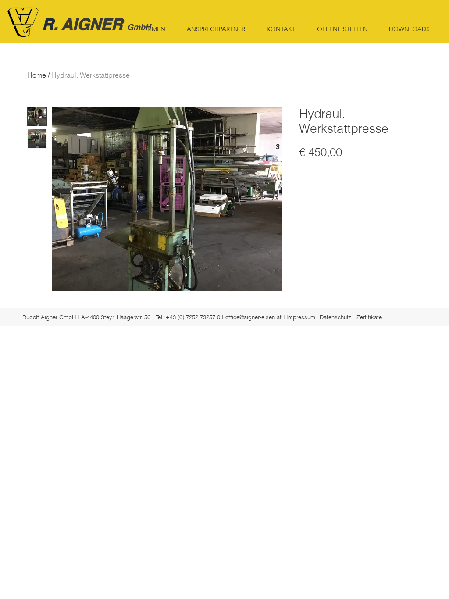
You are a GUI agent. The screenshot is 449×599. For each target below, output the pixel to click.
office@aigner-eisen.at (253, 317)
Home (36, 75)
